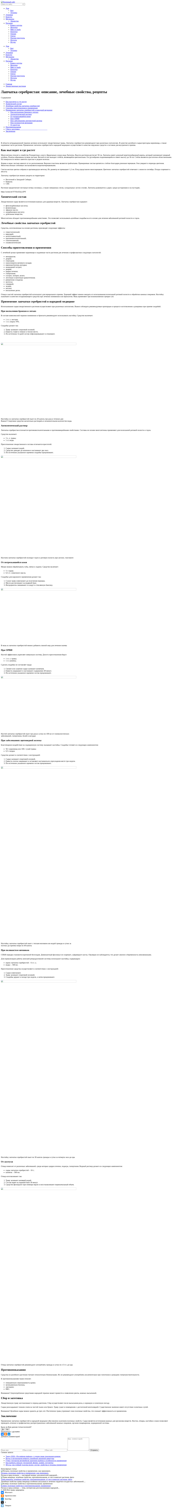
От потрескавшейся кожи (20, 116)
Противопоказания (13, 127)
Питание (9, 23)
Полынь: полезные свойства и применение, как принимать (24, 1473)
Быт (12, 11)
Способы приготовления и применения (22, 108)
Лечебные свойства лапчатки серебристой (23, 106)
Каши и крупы (16, 25)
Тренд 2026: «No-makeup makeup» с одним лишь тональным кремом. (33, 1456)
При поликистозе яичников (21, 123)
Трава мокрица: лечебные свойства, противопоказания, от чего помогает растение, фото (36, 1479)
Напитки (14, 32)
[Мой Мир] (9, 1434)
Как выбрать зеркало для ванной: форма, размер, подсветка (29, 1463)
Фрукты (13, 40)
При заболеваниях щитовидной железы (26, 121)
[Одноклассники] (5, 1434)
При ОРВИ (14, 119)
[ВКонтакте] (2, 1434)
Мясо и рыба (15, 30)
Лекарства (14, 21)
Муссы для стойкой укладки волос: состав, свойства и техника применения (36, 1465)
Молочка (14, 27)
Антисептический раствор (21, 114)
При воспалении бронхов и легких (24, 112)
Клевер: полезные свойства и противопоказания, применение (26, 1486)
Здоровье (9, 15)
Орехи (13, 36)
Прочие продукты (17, 38)
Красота (9, 17)
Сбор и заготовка (26, 129)
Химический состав (14, 104)
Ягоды (13, 42)
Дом (7, 8)
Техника (13, 13)
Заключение (10, 131)
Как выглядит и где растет (16, 102)
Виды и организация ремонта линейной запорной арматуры (30, 1458)
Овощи (13, 34)
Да (3, 1429)
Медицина (10, 19)
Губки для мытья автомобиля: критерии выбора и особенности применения (36, 1461)
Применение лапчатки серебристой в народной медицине (29, 110)
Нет (7, 1429)
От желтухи (15, 125)
